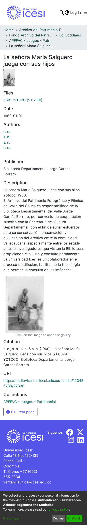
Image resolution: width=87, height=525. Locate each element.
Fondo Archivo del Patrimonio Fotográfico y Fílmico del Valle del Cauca (31, 35)
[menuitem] (67, 12)
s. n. (6, 131)
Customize (11, 518)
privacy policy (58, 509)
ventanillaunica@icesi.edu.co (27, 482)
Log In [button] (75, 12)
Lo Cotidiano (70, 35)
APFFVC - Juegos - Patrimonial (31, 40)
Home (9, 30)
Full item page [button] (22, 412)
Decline (58, 518)
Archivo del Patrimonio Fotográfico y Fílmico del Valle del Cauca (41, 30)
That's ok (74, 518)
